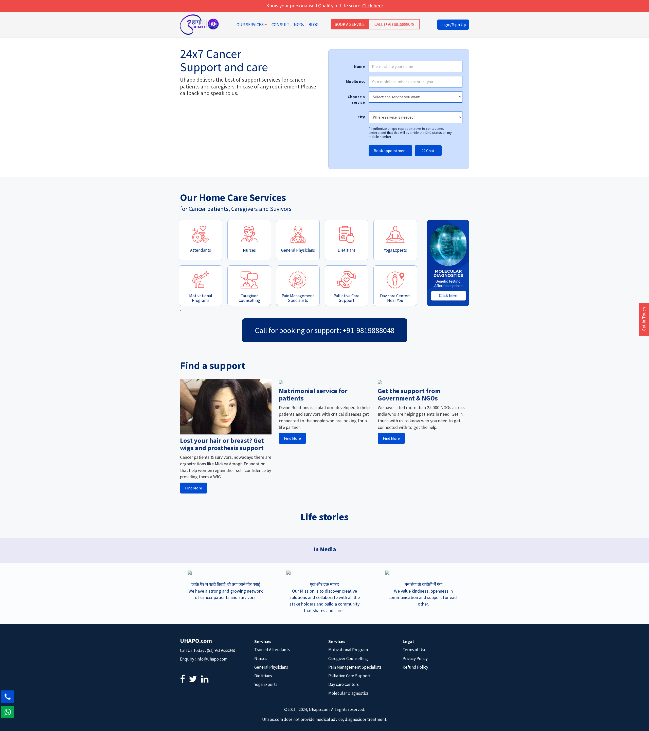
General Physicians (271, 667)
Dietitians (263, 676)
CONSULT (280, 24)
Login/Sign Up (453, 24)
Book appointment (390, 150)
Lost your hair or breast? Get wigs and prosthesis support (222, 444)
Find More (193, 487)
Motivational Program (348, 649)
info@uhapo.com (211, 659)
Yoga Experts (265, 684)
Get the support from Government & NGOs (409, 394)
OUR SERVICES (250, 24)
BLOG (313, 24)
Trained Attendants (272, 649)
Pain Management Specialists (355, 667)
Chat (430, 150)
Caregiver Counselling (348, 658)
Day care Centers (343, 684)
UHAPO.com (196, 641)
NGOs (299, 24)
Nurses (260, 658)
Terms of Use (414, 649)
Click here (372, 5)
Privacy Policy (415, 658)
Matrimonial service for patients (313, 394)
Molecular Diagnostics (348, 693)
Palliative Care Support (349, 676)
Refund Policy (415, 667)
